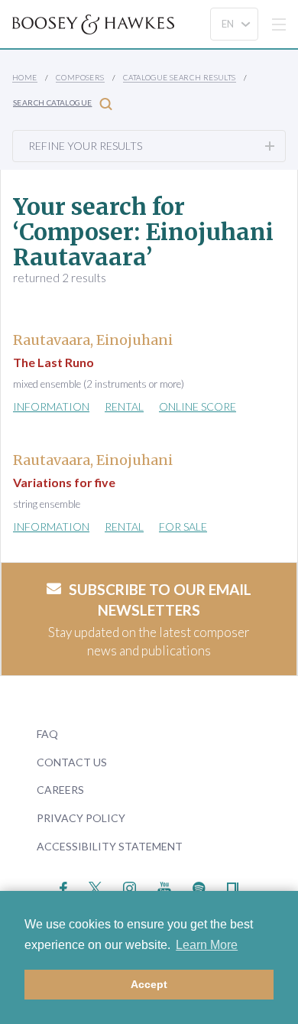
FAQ (47, 733)
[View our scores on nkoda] (232, 887)
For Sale (183, 526)
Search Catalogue (52, 102)
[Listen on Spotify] (199, 887)
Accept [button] (149, 984)
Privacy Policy (81, 817)
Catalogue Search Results (179, 77)
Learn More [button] (207, 944)
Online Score (197, 406)
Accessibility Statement (110, 846)
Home (24, 77)
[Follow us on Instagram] (129, 887)
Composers (80, 77)
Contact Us (72, 762)
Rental (124, 406)
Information (51, 406)
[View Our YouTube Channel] (164, 887)
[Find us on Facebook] (64, 887)
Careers (60, 789)
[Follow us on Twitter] (95, 887)
